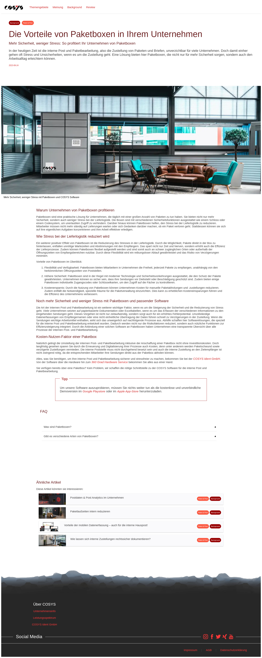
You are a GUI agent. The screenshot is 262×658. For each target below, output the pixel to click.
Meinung (58, 7)
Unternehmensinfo (44, 611)
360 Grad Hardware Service (109, 362)
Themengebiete (38, 7)
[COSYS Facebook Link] (212, 638)
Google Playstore (94, 391)
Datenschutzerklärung (233, 650)
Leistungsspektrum (44, 617)
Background (74, 7)
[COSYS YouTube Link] (231, 638)
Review (90, 7)
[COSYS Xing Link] (224, 638)
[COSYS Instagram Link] (205, 638)
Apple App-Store (128, 391)
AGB (209, 650)
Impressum (190, 650)
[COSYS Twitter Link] (218, 638)
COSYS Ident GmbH (206, 358)
